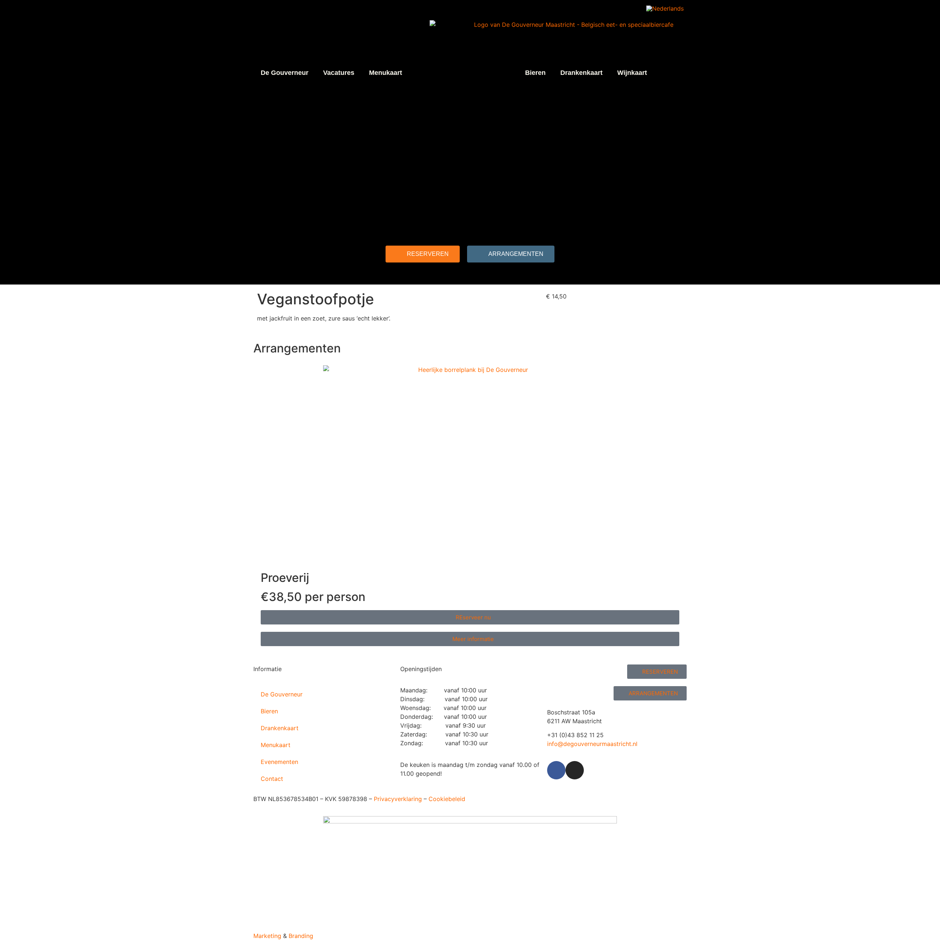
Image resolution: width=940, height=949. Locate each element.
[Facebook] (556, 770)
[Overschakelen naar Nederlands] (665, 8)
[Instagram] (574, 770)
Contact (272, 778)
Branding (301, 935)
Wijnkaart (632, 72)
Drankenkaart (581, 72)
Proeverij (285, 578)
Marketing (267, 935)
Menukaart (385, 72)
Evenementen (279, 761)
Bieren (535, 72)
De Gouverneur (284, 72)
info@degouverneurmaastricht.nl (592, 743)
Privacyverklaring (398, 799)
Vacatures (338, 72)
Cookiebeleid (447, 799)
